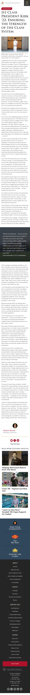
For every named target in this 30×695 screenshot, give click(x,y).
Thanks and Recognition (15, 645)
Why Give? (15, 638)
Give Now (15, 664)
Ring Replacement (15, 624)
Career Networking (15, 614)
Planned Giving (15, 651)
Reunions (15, 594)
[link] (27, 3)
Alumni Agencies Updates (15, 576)
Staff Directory (15, 569)
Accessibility (15, 582)
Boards (15, 566)
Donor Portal (15, 654)
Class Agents (15, 627)
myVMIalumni (15, 608)
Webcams (15, 630)
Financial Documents (15, 657)
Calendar (15, 590)
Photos (15, 600)
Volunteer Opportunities (15, 617)
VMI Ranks (15, 611)
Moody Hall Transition (15, 597)
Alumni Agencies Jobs (15, 573)
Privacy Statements (15, 579)
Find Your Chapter (15, 621)
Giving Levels (15, 641)
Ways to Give (15, 648)
